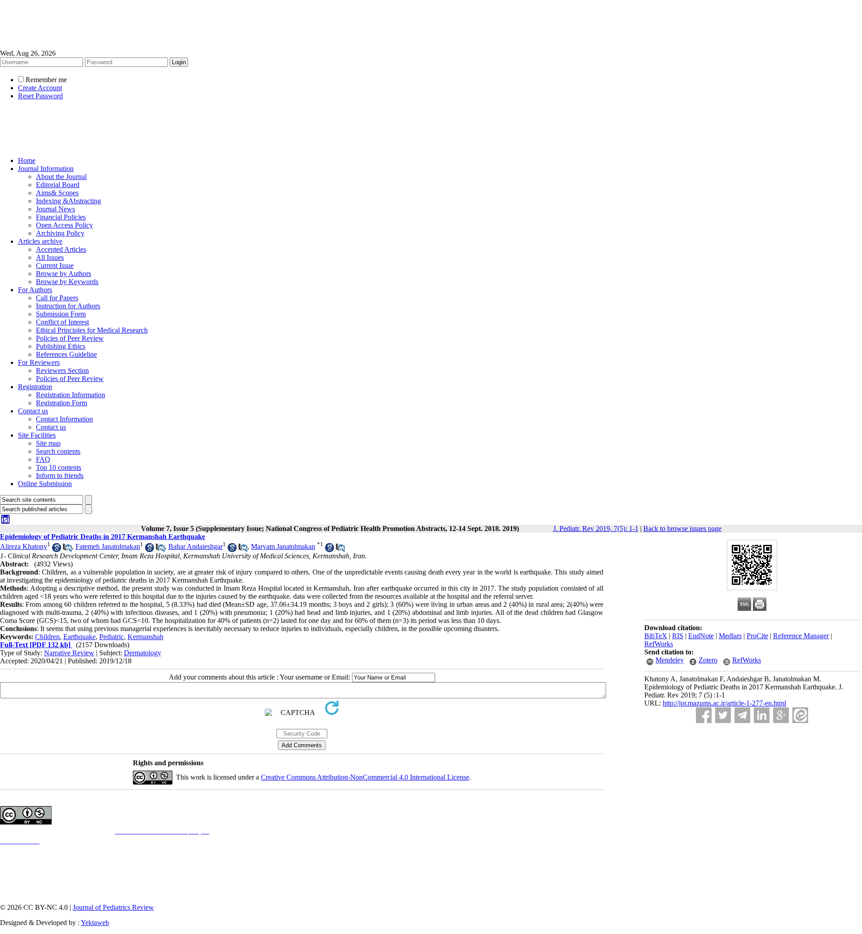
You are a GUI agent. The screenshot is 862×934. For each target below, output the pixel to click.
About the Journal (61, 176)
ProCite (757, 636)
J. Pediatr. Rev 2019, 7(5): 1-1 (595, 528)
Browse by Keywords (67, 281)
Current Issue (55, 265)
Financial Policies (61, 217)
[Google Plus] (781, 715)
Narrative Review (69, 653)
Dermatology (142, 653)
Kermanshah (145, 636)
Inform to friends (60, 475)
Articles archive (40, 241)
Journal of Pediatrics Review (113, 907)
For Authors (35, 290)
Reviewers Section (62, 370)
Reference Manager (801, 636)
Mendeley (669, 660)
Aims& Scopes (57, 193)
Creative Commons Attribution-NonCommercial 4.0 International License (365, 777)
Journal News (55, 209)
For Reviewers (39, 362)
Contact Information (64, 419)
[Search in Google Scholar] (56, 549)
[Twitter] (723, 715)
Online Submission (45, 483)
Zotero (708, 660)
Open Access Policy (64, 225)
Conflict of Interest (62, 322)
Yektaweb (95, 922)
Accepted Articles (61, 249)
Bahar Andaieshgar (195, 546)
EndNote (701, 636)
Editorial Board (57, 185)
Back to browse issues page (682, 528)
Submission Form (61, 314)
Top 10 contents (58, 467)
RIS (677, 636)
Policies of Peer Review (70, 338)
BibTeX (655, 636)
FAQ (43, 459)
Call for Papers (57, 298)
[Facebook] (704, 715)
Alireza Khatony (23, 546)
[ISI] (5, 522)
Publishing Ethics (60, 346)
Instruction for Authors (68, 306)
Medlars (730, 636)
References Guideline (66, 354)
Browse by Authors (63, 273)
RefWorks (658, 644)
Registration (35, 386)
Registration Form (61, 403)
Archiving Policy (60, 233)
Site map (48, 443)
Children (47, 636)
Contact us (33, 411)
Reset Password (40, 96)
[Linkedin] (762, 715)
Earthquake (79, 636)
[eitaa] (800, 715)
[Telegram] (742, 715)
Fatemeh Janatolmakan (107, 546)
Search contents (58, 451)
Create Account (40, 88)
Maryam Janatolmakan (283, 546)
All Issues (50, 257)
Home (26, 160)
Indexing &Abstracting (68, 201)
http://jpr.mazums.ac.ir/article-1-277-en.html (724, 703)
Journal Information (46, 168)
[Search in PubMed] (67, 549)
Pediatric (111, 636)
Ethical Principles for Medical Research (92, 330)
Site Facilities (37, 435)
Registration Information (70, 395)
